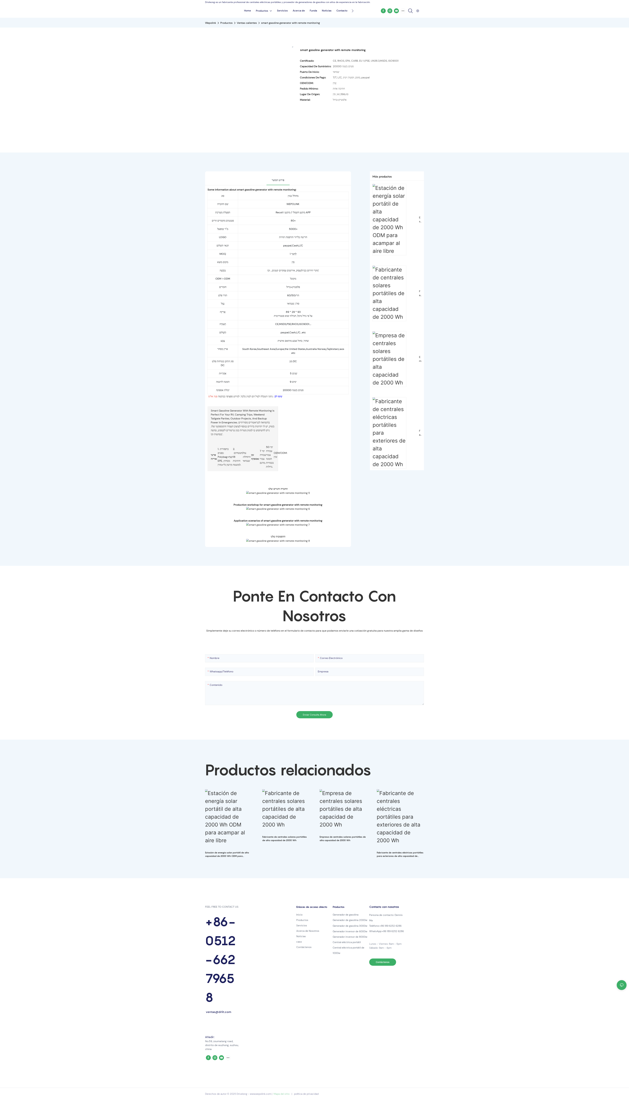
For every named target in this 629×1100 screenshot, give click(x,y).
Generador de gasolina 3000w (350, 926)
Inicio (299, 914)
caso (299, 941)
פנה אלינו (212, 396)
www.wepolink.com (260, 1094)
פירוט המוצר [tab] (278, 180)
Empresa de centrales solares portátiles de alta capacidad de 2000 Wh (420, 359)
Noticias (301, 936)
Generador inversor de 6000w (350, 931)
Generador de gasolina (345, 914)
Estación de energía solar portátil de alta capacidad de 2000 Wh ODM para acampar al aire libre (420, 219)
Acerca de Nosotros (307, 931)
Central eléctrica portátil (347, 942)
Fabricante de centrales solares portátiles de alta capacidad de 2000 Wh (420, 293)
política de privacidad (306, 1094)
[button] (352, 10)
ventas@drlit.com (218, 1012)
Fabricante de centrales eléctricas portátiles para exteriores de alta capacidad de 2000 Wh (420, 433)
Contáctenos (304, 947)
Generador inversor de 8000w (350, 937)
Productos (226, 23)
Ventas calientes (247, 23)
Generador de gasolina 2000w (350, 920)
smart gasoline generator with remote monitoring (290, 23)
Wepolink (210, 23)
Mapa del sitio (282, 1094)
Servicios (301, 925)
